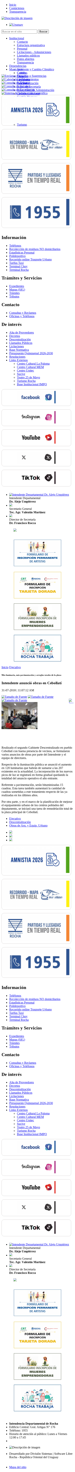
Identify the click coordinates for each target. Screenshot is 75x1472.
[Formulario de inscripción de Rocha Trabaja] (37, 660)
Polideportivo (17, 256)
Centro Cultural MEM (30, 367)
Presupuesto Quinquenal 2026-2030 (31, 353)
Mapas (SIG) (17, 289)
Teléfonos (15, 245)
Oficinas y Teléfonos (21, 316)
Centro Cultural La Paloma (33, 363)
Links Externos (18, 360)
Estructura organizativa (31, 45)
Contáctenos (16, 8)
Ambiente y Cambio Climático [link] (35, 69)
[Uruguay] (16, 24)
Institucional (16, 38)
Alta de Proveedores (21, 332)
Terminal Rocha (19, 269)
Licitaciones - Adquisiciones (34, 52)
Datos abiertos (25, 59)
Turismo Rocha (26, 380)
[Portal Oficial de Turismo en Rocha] (15, 530)
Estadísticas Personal (21, 252)
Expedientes (16, 286)
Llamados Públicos (20, 343)
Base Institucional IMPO (32, 384)
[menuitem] (41, 50)
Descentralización (20, 339)
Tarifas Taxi (16, 263)
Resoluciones (17, 356)
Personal (22, 48)
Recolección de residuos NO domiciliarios (34, 249)
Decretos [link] (14, 336)
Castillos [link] (22, 72)
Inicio (12, 4)
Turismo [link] (22, 124)
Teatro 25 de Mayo (28, 377)
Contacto (22, 41)
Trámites (14, 293)
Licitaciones (16, 346)
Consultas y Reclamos (22, 312)
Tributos (14, 296)
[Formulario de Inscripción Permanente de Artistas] (37, 565)
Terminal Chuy (18, 266)
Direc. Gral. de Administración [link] (35, 90)
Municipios (16, 69)
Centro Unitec (25, 370)
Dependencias (17, 66)
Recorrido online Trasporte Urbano (30, 259)
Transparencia (17, 11)
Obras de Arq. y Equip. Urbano (28, 825)
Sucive (21, 374)
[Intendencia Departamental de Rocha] (17, 18)
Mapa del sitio (17, 1467)
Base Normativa (19, 349)
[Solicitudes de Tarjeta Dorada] (37, 597)
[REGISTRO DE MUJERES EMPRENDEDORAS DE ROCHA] (37, 629)
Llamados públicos (28, 55)
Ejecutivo (15, 667)
